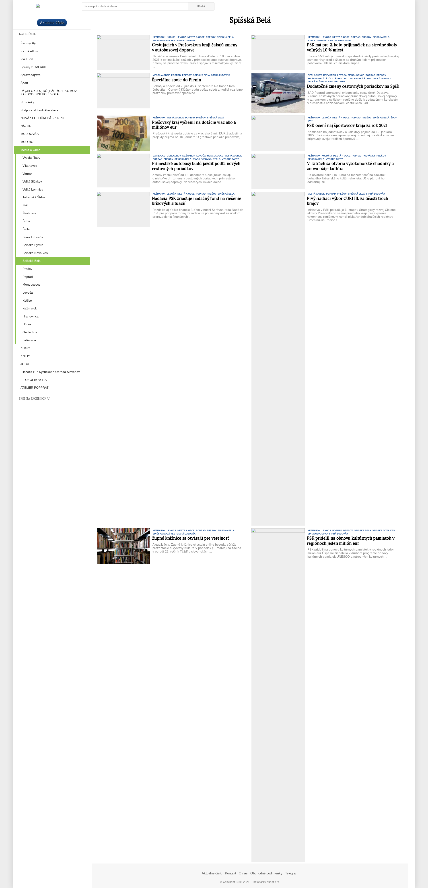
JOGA (25, 364)
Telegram (291, 873)
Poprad (28, 276)
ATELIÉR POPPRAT (35, 387)
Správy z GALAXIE (34, 67)
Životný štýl (28, 43)
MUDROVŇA (30, 134)
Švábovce (29, 213)
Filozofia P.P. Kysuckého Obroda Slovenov (50, 372)
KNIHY (25, 356)
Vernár (27, 173)
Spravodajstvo (31, 75)
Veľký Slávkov (32, 181)
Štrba (26, 221)
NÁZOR (26, 126)
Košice (27, 300)
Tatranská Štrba (34, 197)
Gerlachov (30, 332)
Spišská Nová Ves (35, 253)
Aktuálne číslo (52, 22)
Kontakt (230, 873)
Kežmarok (30, 308)
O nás (243, 873)
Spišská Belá (32, 260)
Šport (24, 83)
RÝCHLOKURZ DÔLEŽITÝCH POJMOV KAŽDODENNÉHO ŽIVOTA (49, 92)
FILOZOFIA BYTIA (34, 380)
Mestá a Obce (30, 150)
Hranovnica (31, 316)
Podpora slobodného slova (39, 110)
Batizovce (29, 340)
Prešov (27, 268)
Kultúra (26, 348)
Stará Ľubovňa (33, 237)
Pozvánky (27, 102)
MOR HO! (27, 142)
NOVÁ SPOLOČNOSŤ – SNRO (42, 118)
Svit (25, 205)
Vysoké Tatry (31, 157)
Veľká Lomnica (33, 189)
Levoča (28, 292)
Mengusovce (32, 284)
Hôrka (27, 324)
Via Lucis (27, 59)
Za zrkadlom (29, 51)
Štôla (26, 229)
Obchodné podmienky (266, 873)
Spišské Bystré (33, 245)
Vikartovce (30, 165)
